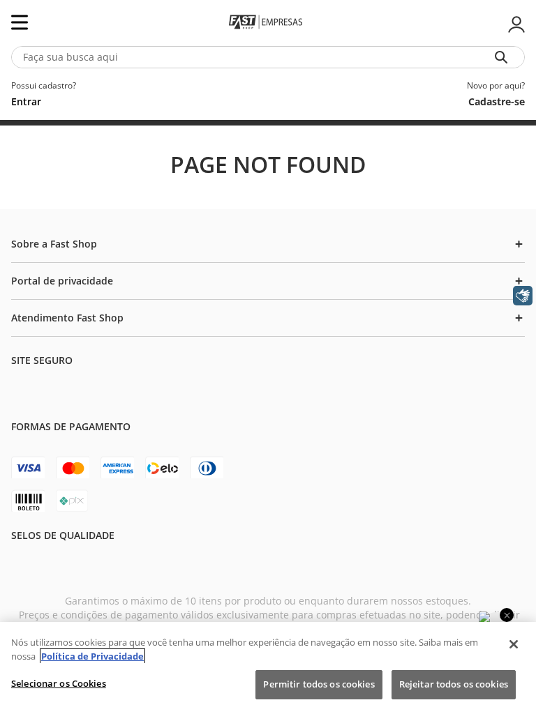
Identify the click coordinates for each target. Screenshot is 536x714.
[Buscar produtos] (504, 57)
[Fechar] (513, 644)
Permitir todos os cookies (318, 684)
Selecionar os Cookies (58, 683)
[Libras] (523, 295)
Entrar (515, 24)
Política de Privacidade (92, 656)
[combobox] (268, 57)
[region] (268, 668)
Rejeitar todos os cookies (453, 684)
